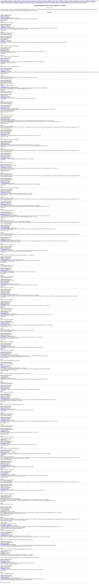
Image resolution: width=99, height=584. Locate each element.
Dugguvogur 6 (58, 2)
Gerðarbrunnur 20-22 (76, 0)
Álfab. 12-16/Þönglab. (4, 0)
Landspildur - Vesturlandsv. (50, 2)
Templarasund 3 (28, 2)
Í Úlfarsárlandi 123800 (4, 1)
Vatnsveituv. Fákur (34, 2)
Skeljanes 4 (72, 1)
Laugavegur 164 (21, 1)
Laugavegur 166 (27, 1)
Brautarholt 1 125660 (51, 0)
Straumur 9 (11, 2)
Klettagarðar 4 (10, 1)
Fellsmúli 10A (61, 0)
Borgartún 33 (45, 0)
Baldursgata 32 (19, 0)
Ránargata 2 (58, 1)
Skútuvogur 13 (92, 1)
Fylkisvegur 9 (70, 0)
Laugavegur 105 (16, 1)
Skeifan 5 (69, 2)
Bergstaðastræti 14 (35, 0)
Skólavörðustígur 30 (86, 1)
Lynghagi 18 (38, 1)
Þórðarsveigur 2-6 (84, 2)
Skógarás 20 (81, 1)
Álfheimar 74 (10, 0)
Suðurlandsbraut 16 (22, 2)
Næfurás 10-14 (52, 1)
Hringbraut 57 (88, 0)
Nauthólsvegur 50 (47, 1)
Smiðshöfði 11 (2, 2)
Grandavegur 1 (83, 0)
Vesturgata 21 (39, 2)
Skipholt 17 (77, 1)
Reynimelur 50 (62, 1)
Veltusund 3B (74, 2)
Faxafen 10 (57, 0)
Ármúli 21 (14, 0)
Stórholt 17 (7, 2)
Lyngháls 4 (42, 1)
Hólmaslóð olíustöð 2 (64, 2)
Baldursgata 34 (24, 0)
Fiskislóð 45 (66, 0)
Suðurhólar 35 (16, 2)
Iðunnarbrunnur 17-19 (94, 0)
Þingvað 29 (44, 2)
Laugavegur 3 (33, 1)
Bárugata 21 (29, 0)
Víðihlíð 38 (78, 2)
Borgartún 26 (40, 0)
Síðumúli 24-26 (67, 1)
